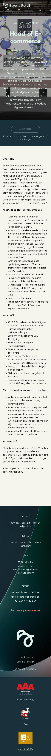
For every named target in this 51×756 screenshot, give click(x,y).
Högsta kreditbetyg (25, 699)
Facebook (26, 542)
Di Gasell (25, 724)
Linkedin (14, 542)
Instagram (25, 546)
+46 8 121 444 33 (27, 601)
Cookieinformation (25, 662)
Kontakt (26, 523)
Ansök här (25, 129)
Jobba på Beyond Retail (28, 610)
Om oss (15, 523)
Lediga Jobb (25, 526)
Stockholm (25, 567)
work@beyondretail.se (27, 592)
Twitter (37, 542)
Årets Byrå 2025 (25, 749)
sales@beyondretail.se (27, 596)
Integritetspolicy (25, 657)
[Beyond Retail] (16, 7)
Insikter (36, 523)
